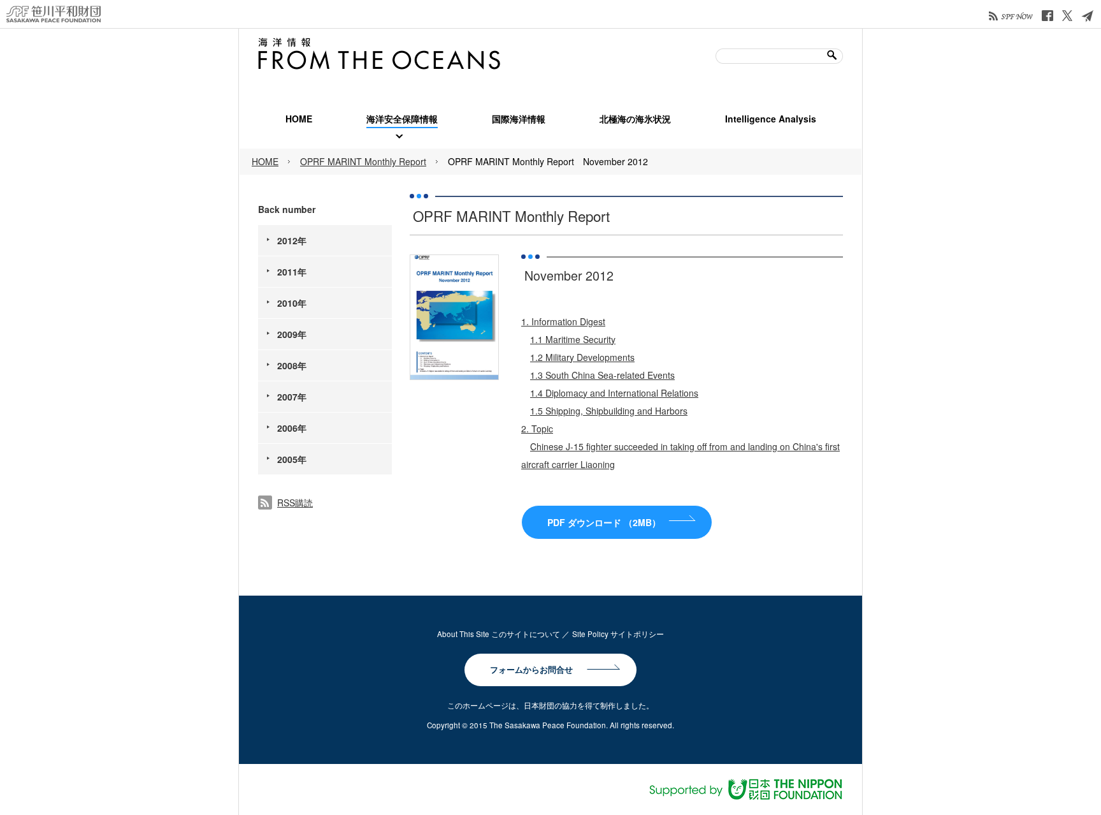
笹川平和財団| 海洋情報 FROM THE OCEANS (379, 54)
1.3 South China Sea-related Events (602, 375)
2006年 (291, 428)
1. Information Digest (563, 321)
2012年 (291, 240)
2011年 (291, 271)
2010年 (291, 303)
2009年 (291, 334)
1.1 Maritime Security (572, 339)
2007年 (291, 396)
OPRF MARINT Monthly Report (363, 161)
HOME (265, 161)
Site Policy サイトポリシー (618, 634)
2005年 (291, 459)
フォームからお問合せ (531, 669)
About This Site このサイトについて (498, 634)
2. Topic (537, 428)
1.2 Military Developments (582, 357)
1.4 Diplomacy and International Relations (614, 392)
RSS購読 (295, 502)
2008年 (291, 365)
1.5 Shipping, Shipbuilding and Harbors (608, 410)
